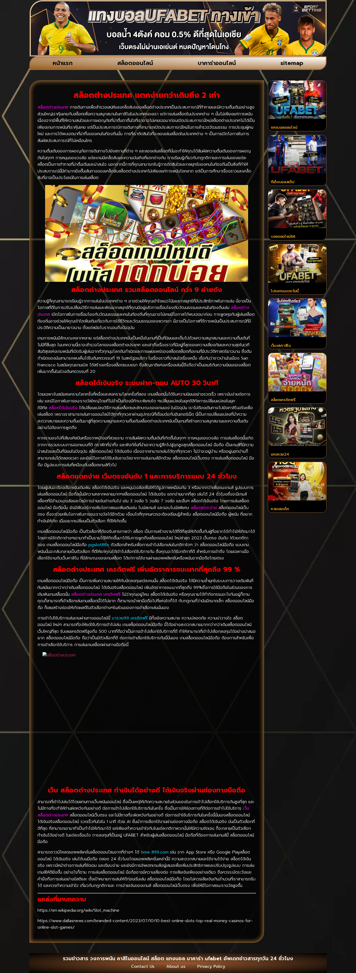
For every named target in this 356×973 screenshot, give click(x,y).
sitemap (291, 63)
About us (175, 966)
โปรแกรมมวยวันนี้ (285, 291)
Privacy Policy (211, 966)
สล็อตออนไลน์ (135, 63)
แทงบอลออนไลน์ (284, 127)
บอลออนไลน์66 (283, 236)
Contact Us (142, 966)
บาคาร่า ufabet (204, 958)
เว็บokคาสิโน (281, 345)
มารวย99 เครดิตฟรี (130, 618)
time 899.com (155, 852)
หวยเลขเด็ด (280, 509)
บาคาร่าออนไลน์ (217, 63)
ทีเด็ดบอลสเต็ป (282, 182)
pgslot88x (98, 545)
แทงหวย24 (280, 454)
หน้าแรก (63, 63)
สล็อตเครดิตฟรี (283, 400)
